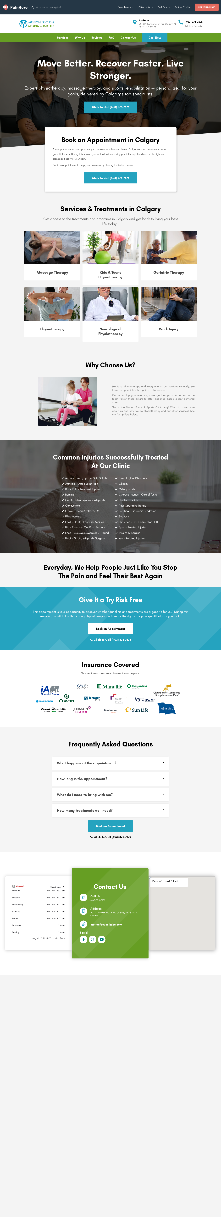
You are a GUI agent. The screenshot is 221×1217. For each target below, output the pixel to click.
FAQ (111, 37)
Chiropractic (144, 7)
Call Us (95, 896)
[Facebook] (83, 939)
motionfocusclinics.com (106, 924)
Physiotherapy (124, 7)
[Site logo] (15, 7)
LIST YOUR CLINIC (206, 7)
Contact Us (128, 37)
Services (62, 37)
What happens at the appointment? (86, 763)
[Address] (134, 22)
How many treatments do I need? (85, 810)
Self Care (162, 7)
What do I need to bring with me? (85, 795)
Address (144, 20)
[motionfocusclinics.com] (83, 924)
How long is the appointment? (82, 779)
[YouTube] (101, 939)
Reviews (96, 37)
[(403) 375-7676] (180, 22)
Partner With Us (182, 7)
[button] (110, 763)
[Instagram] (92, 939)
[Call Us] (83, 897)
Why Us (80, 37)
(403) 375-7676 (194, 21)
